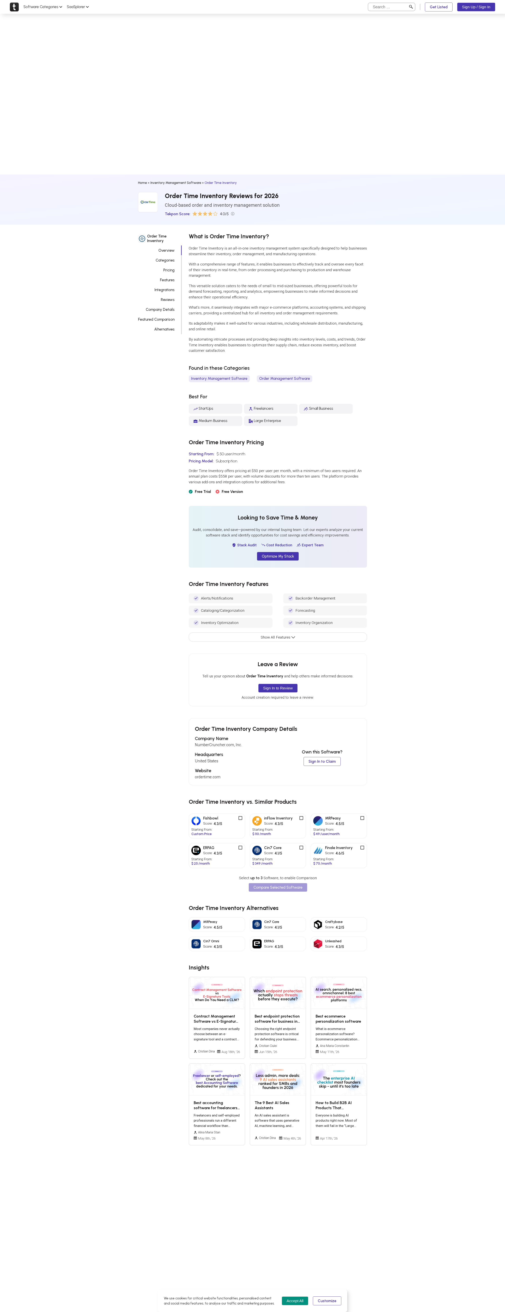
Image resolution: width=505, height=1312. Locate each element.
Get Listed (439, 7)
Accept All (295, 1301)
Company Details (160, 309)
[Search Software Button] (411, 7)
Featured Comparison (156, 319)
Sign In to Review (278, 688)
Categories (165, 260)
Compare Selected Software (277, 887)
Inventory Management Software (175, 183)
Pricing (169, 270)
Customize (327, 1301)
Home (142, 183)
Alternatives (164, 329)
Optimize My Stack (278, 556)
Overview (166, 250)
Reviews (168, 299)
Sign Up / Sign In (476, 7)
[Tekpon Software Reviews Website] (14, 7)
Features (167, 279)
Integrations (164, 289)
